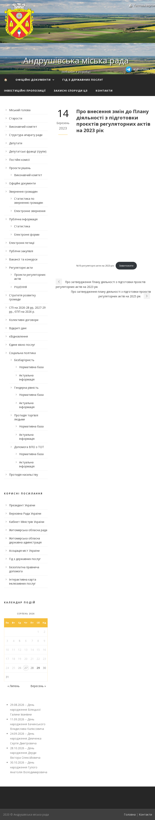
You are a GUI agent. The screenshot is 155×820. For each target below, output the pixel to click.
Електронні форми (26, 234)
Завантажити (126, 265)
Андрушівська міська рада (76, 60)
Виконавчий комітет (23, 126)
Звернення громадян (23, 191)
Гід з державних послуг (82, 79)
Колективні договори (23, 320)
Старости (15, 118)
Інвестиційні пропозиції (25, 90)
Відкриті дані (17, 328)
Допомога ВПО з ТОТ (29, 447)
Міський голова (19, 110)
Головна (130, 814)
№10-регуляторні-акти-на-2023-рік (95, 265)
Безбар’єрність (24, 360)
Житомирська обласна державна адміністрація (25, 540)
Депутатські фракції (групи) (27, 151)
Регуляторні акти (21, 268)
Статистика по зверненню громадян (28, 201)
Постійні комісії (19, 160)
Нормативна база (31, 367)
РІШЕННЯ (20, 287)
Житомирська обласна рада (28, 530)
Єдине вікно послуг (22, 345)
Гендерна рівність (26, 388)
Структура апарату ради (25, 135)
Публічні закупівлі (21, 251)
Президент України (22, 505)
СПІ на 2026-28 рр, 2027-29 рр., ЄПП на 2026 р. (27, 309)
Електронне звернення (29, 211)
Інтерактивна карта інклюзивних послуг (22, 581)
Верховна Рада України (25, 513)
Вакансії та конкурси (23, 259)
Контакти (104, 90)
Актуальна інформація (27, 377)
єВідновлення (18, 336)
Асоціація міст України (24, 551)
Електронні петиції (22, 243)
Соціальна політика (22, 353)
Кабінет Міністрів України (26, 522)
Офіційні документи (33, 79)
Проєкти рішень (20, 168)
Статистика (22, 226)
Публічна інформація (23, 219)
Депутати (15, 143)
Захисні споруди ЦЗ (71, 90)
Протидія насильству (23, 474)
